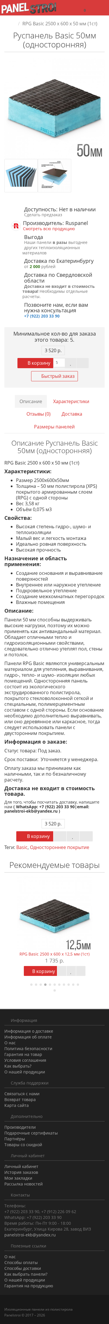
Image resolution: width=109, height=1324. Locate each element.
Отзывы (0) (38, 414)
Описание (30, 401)
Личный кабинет (21, 1166)
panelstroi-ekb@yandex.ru (30, 1235)
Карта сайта (16, 1105)
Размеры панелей (54, 426)
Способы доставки (22, 1268)
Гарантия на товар (23, 1054)
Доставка (72, 414)
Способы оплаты (21, 1262)
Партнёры (14, 1139)
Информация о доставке (28, 1031)
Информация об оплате (28, 1037)
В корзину (38, 363)
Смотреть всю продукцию (49, 228)
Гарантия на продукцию (28, 1285)
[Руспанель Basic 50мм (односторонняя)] (54, 109)
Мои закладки (18, 1178)
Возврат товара (20, 1099)
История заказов (21, 1172)
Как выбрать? (17, 1066)
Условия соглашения (25, 1060)
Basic (22, 847)
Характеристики (71, 401)
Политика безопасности (28, 1048)
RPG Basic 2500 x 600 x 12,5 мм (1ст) (54, 954)
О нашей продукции (24, 1072)
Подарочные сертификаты (31, 1133)
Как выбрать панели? (25, 1274)
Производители (20, 1127)
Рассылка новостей (23, 1184)
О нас (10, 1042)
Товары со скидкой (23, 1144)
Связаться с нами (22, 1093)
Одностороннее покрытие (59, 847)
